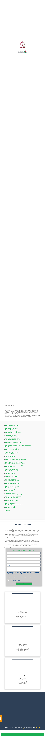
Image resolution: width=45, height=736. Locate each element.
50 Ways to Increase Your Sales (12, 424)
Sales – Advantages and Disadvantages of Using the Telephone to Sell (18, 445)
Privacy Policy (23, 713)
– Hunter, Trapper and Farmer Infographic (14, 504)
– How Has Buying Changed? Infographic (13, 494)
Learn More (22, 621)
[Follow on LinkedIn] (23, 9)
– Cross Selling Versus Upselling (12, 425)
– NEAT (7, 508)
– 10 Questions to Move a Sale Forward (13, 470)
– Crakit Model (9, 490)
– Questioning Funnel (10, 473)
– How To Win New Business (11, 428)
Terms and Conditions (23, 710)
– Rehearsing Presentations (11, 452)
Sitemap (22, 714)
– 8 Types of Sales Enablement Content (13, 458)
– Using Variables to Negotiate (12, 433)
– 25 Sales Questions (10, 456)
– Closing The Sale (9, 455)
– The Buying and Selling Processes (13, 442)
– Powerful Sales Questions (11, 429)
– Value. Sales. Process (10, 491)
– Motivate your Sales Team (11, 500)
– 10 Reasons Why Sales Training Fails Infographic (15, 463)
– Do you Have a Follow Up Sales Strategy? (14, 462)
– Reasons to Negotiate (10, 479)
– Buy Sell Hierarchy (10, 477)
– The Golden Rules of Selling (11, 443)
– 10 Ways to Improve (10, 503)
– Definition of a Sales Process (12, 486)
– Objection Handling (10, 507)
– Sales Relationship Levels (11, 489)
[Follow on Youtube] (25, 9)
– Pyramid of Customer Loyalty (12, 480)
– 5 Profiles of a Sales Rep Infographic (13, 496)
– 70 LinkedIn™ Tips (10, 453)
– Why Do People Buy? (10, 435)
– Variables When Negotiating (11, 469)
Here (10, 579)
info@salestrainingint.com (19, 5)
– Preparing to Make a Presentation (13, 449)
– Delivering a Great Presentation (12, 426)
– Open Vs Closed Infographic (11, 497)
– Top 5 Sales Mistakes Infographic (12, 483)
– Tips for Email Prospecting (11, 501)
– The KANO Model (9, 482)
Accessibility (23, 712)
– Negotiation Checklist (10, 446)
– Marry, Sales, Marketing (11, 487)
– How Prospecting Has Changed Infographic (14, 460)
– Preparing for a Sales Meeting (12, 438)
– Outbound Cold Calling (11, 448)
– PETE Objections (9, 467)
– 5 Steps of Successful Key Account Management (15, 474)
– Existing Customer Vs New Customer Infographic (15, 459)
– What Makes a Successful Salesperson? (13, 436)
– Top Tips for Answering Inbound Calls (13, 431)
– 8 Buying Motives (9, 472)
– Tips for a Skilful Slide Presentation (13, 441)
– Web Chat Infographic (10, 493)
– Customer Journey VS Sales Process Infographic (15, 506)
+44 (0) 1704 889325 (19, 4)
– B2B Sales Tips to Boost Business (12, 484)
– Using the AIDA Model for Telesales (13, 432)
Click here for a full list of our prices (13, 575)
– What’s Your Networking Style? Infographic (14, 465)
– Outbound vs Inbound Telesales (12, 439)
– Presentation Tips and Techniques (13, 450)
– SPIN (7, 510)
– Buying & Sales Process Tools (12, 476)
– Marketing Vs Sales (10, 466)
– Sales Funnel (9, 499)
